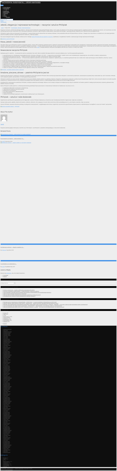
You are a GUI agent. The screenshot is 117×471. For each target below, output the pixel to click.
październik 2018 (7, 401)
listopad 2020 (6, 376)
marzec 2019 (6, 395)
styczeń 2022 (6, 365)
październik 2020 (7, 378)
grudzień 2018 (6, 398)
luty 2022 (5, 364)
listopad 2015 (6, 443)
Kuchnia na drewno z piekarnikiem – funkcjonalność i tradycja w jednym (21, 291)
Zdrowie (20, 27)
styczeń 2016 (6, 441)
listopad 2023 (6, 340)
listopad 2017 (6, 414)
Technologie (6, 8)
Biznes (4, 313)
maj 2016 (5, 436)
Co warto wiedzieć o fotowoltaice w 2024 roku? (45, 302)
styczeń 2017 (6, 426)
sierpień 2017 (6, 418)
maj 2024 (5, 336)
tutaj (38, 47)
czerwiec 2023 (6, 345)
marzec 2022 (6, 363)
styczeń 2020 (6, 383)
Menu (2, 5)
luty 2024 (5, 337)
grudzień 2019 (6, 384)
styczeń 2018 (6, 412)
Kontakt (8, 17)
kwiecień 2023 (6, 347)
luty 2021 (5, 375)
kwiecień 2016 (6, 437)
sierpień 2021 (6, 370)
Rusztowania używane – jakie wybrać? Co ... (12, 138)
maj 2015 (5, 451)
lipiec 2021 (6, 372)
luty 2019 (5, 396)
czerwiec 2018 (6, 406)
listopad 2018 (6, 400)
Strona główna (6, 7)
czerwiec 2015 (6, 450)
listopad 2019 (6, 385)
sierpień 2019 (6, 389)
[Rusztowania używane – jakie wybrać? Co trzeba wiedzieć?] (58, 134)
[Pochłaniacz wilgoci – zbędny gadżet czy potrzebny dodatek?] (58, 193)
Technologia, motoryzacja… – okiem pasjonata (12, 468)
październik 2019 (7, 386)
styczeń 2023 (6, 351)
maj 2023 (5, 346)
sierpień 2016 (6, 432)
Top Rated (5, 275)
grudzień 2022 (6, 352)
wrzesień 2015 (6, 446)
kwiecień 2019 (6, 393)
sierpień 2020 (6, 379)
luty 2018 (5, 411)
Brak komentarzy (26, 27)
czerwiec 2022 (6, 359)
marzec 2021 (6, 374)
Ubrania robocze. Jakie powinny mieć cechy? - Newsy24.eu (17, 303)
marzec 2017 (6, 424)
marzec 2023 (6, 348)
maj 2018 (5, 407)
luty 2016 (5, 440)
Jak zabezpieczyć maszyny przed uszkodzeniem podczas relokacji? (19, 296)
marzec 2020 (6, 380)
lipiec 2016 (6, 434)
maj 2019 (5, 392)
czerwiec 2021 (6, 373)
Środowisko (6, 11)
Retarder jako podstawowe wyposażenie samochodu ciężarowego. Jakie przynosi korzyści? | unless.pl (28, 304)
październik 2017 (7, 415)
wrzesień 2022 (6, 356)
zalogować (8, 273)
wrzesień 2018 (6, 402)
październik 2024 (7, 331)
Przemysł (5, 13)
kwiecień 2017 (6, 423)
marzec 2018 (6, 409)
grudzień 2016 (6, 428)
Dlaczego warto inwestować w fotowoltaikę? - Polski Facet (17, 302)
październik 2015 (7, 445)
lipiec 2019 (6, 390)
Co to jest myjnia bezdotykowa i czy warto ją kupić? (51, 307)
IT (6, 10)
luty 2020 (5, 381)
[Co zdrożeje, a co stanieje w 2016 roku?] (58, 255)
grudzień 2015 (6, 442)
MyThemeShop (9, 469)
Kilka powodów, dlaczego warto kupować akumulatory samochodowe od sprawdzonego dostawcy (27, 292)
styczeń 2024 (6, 339)
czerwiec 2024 (6, 335)
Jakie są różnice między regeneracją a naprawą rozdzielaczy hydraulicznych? (22, 295)
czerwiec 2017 (6, 420)
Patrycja (4, 250)
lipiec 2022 (6, 358)
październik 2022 (7, 355)
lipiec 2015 (6, 448)
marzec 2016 (6, 439)
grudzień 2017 (6, 413)
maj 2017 (5, 421)
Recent (5, 276)
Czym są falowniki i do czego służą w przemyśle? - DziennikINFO (19, 305)
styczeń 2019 (6, 397)
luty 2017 (5, 425)
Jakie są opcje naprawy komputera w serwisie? (14, 293)
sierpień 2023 (6, 342)
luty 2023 (5, 350)
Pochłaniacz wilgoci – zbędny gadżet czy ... (12, 247)
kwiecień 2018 (6, 408)
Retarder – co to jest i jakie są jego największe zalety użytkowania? (71, 304)
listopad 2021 (6, 368)
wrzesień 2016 (6, 431)
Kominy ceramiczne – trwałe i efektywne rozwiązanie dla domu (19, 290)
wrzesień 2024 (6, 333)
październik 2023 (7, 341)
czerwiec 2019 (6, 391)
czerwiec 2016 (6, 435)
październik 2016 (7, 430)
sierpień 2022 (6, 357)
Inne (4, 14)
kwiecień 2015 (6, 452)
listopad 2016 (6, 429)
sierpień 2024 (6, 334)
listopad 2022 (6, 353)
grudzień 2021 (6, 367)
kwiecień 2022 (6, 362)
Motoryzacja (6, 12)
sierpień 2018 (6, 403)
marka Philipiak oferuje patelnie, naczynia (42, 36)
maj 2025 (5, 330)
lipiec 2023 (6, 344)
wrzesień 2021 (6, 369)
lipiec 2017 (5, 419)
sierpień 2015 (6, 447)
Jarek (2, 27)
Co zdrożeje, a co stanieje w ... (9, 264)
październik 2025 (7, 329)
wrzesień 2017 (6, 417)
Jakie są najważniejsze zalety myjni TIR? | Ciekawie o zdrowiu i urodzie (20, 307)
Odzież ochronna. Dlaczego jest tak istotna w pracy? (45, 303)
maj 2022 (5, 361)
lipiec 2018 (6, 404)
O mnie (5, 16)
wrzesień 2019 (6, 387)
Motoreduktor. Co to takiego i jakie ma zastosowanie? (49, 305)
